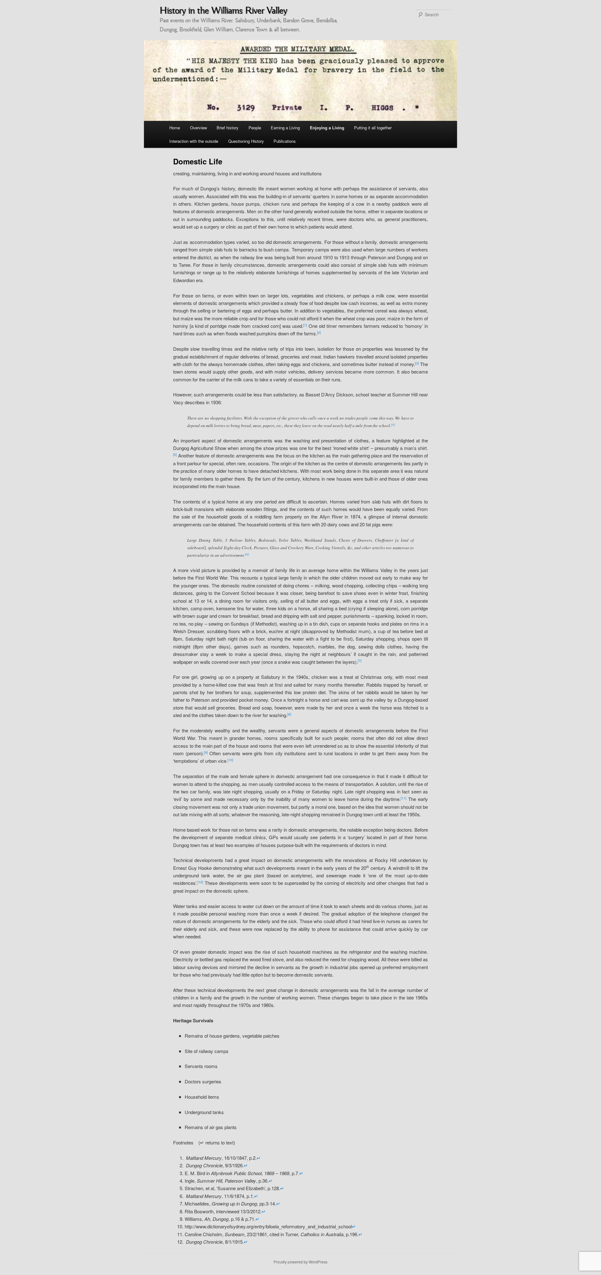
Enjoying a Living (327, 128)
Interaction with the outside (193, 141)
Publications (285, 141)
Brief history (228, 128)
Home (174, 128)
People (255, 128)
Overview (198, 128)
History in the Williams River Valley (223, 10)
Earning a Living (285, 128)
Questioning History (246, 141)
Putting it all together (373, 128)
